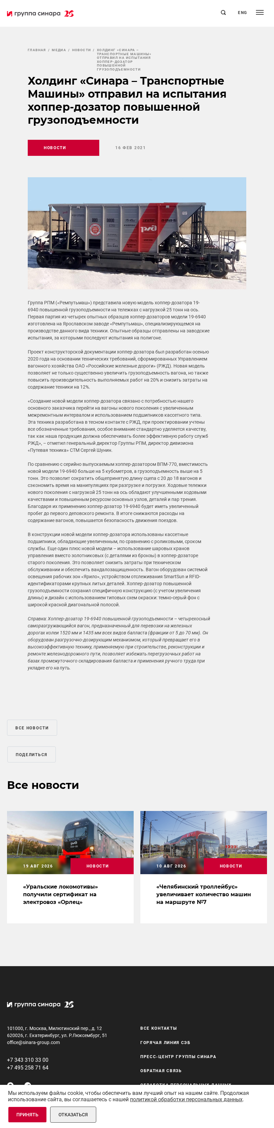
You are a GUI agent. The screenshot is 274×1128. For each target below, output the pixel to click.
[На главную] (40, 13)
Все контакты (158, 1028)
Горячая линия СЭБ (165, 1042)
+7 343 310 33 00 (27, 1060)
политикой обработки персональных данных (186, 1099)
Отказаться (73, 1114)
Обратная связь (161, 1070)
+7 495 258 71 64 (27, 1067)
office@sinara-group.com (33, 1042)
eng (242, 12)
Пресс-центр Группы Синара (178, 1056)
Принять (27, 1114)
